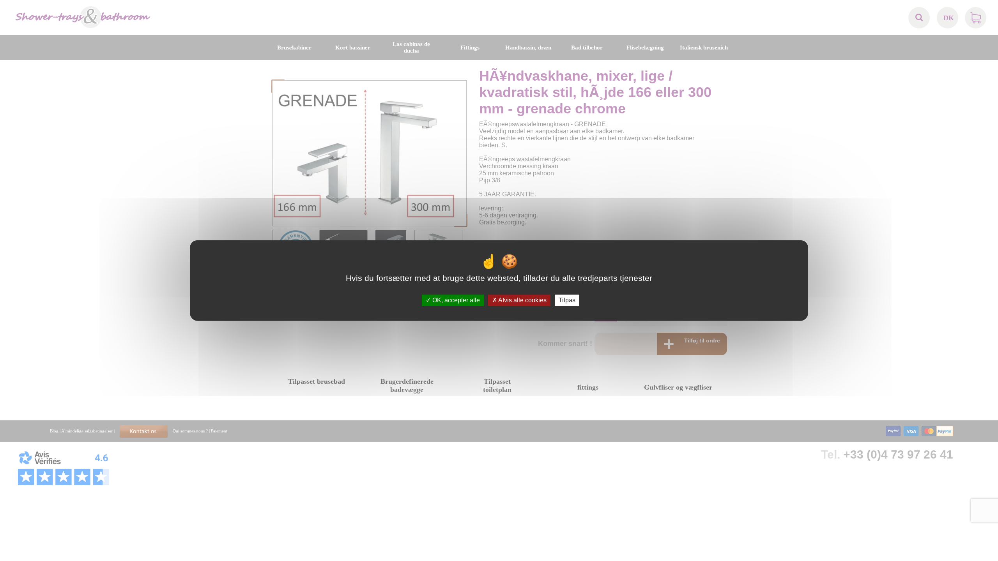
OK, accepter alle (455, 300)
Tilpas (567, 300)
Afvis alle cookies (522, 300)
